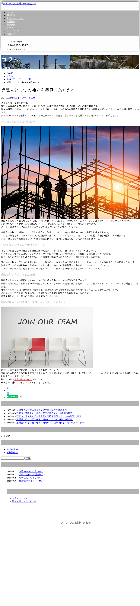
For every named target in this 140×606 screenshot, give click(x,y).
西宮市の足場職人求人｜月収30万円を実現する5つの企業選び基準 (48, 416)
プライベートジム (20, 498)
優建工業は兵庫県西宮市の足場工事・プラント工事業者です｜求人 (34, 598)
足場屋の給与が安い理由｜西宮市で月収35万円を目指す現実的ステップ (51, 423)
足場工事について (15, 18)
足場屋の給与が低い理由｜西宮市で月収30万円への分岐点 (44, 419)
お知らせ (13, 449)
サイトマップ (13, 31)
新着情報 (12, 452)
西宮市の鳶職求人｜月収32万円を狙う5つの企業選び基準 (44, 413)
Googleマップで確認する (13, 583)
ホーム (10, 12)
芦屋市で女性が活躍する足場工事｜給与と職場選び (41, 410)
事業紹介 (11, 15)
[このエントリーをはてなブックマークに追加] (8, 394)
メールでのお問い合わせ (75, 522)
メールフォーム (10, 52)
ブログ (10, 28)
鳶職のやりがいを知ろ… (31, 471)
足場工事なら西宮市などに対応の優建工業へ (34, 569)
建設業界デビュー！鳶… (31, 481)
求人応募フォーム (23, 379)
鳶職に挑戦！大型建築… (31, 474)
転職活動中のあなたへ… (31, 478)
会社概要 (11, 25)
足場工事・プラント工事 (19, 79)
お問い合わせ (13, 34)
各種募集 (11, 21)
